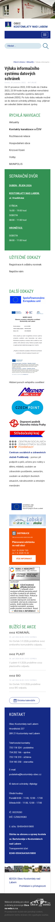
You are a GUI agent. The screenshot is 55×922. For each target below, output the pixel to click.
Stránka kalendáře (26, 700)
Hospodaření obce (19, 143)
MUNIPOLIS (15, 163)
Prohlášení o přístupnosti (32, 886)
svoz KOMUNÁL (19, 632)
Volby (12, 157)
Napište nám (16, 271)
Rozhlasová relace (19, 136)
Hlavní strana (19, 62)
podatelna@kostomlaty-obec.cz (25, 774)
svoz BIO (15, 675)
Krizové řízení (17, 150)
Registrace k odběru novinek (25, 264)
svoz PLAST (17, 654)
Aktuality (30, 62)
